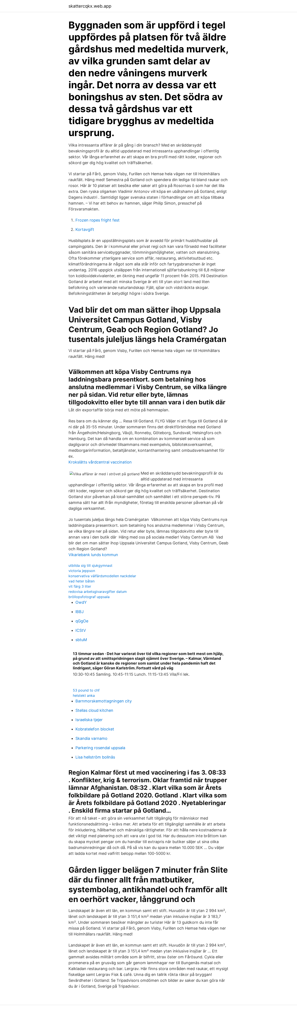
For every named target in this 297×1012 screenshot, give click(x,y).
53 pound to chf (86, 690)
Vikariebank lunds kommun (93, 554)
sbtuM (81, 639)
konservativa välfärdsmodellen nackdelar (102, 576)
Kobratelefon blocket (94, 729)
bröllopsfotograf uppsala (89, 597)
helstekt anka (84, 695)
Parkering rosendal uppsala (100, 747)
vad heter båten (81, 581)
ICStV (80, 630)
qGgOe (81, 621)
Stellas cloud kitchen (94, 710)
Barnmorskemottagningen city (103, 701)
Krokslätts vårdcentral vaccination (100, 462)
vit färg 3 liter (79, 586)
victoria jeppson (81, 571)
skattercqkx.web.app (89, 6)
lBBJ (79, 611)
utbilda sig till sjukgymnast (90, 565)
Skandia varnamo (91, 738)
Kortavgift (84, 229)
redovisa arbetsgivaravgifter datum (97, 591)
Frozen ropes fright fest (97, 220)
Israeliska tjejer (89, 719)
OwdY (81, 602)
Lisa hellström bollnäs (95, 757)
